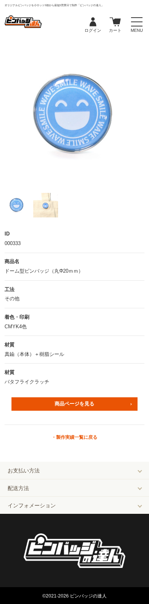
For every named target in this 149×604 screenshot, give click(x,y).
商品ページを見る (74, 404)
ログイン (92, 22)
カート (115, 22)
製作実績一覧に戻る (76, 437)
